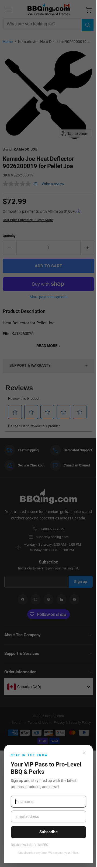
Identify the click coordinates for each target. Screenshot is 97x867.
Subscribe (48, 831)
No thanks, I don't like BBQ (29, 845)
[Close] (84, 753)
